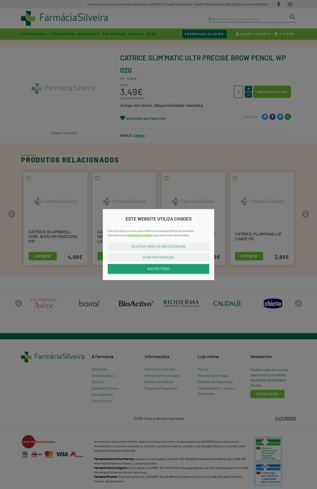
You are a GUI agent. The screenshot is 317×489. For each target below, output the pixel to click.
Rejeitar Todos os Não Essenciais (159, 246)
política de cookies (140, 235)
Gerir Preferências (159, 257)
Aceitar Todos (158, 269)
